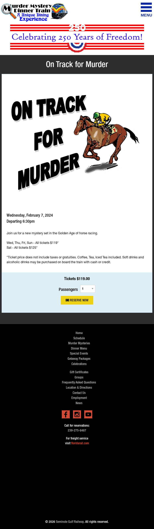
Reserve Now (78, 300)
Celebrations (79, 364)
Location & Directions (79, 387)
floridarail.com (80, 443)
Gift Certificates (79, 372)
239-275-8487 (77, 430)
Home (79, 333)
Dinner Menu (79, 348)
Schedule (79, 338)
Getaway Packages (79, 359)
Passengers (68, 289)
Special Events (79, 353)
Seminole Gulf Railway (70, 522)
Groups (79, 377)
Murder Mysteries (79, 343)
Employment (79, 398)
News (79, 403)
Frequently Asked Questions (79, 382)
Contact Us (79, 393)
